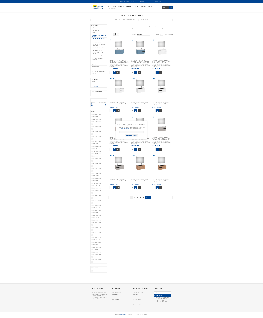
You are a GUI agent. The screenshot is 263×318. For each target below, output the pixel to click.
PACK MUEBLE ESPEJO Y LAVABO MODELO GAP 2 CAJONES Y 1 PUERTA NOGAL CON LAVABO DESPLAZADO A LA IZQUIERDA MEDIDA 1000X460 (161, 177)
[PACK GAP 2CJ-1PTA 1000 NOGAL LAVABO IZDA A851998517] (162, 164)
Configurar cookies (131, 135)
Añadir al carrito (114, 72)
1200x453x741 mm (97, 230)
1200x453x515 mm (97, 148)
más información (125, 128)
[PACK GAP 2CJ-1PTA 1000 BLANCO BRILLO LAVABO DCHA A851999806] (162, 48)
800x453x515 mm (97, 143)
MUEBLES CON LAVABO (99, 38)
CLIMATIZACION (95, 66)
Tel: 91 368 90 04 (95, 300)
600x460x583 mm (97, 163)
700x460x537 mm (97, 124)
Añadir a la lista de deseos (118, 72)
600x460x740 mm (97, 262)
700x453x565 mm (97, 183)
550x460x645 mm (97, 249)
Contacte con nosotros (138, 292)
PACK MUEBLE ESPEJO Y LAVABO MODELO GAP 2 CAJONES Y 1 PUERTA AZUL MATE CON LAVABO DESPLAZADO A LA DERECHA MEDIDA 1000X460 (140, 62)
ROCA (93, 81)
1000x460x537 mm (97, 121)
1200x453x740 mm (97, 185)
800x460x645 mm (97, 178)
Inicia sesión (133, 1)
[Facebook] (155, 301)
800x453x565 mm (97, 180)
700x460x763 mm (97, 222)
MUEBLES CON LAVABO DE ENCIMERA (99, 45)
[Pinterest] (157, 301)
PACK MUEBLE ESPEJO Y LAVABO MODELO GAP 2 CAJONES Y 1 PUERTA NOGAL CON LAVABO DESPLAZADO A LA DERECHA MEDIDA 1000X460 (140, 177)
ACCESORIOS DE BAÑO (97, 56)
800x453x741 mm (97, 232)
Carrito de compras (116, 297)
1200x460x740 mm (97, 252)
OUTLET (94, 73)
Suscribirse (159, 295)
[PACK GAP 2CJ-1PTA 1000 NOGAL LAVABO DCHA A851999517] (140, 164)
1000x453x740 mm (97, 195)
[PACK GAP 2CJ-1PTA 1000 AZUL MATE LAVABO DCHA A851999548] (140, 48)
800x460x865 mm (97, 116)
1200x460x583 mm (97, 156)
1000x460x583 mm (97, 158)
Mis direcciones (115, 294)
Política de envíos (137, 304)
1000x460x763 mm (97, 126)
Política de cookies (137, 299)
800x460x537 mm (97, 129)
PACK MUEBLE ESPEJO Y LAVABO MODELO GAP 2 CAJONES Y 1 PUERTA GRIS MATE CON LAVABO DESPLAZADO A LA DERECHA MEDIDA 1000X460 (161, 139)
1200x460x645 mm (97, 239)
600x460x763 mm (97, 138)
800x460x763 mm (97, 136)
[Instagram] (163, 301)
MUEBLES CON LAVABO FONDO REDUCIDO (98, 41)
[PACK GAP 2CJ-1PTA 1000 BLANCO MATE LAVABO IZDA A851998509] (162, 87)
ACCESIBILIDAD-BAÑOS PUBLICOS (97, 59)
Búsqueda (172, 1)
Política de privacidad (137, 297)
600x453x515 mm (97, 153)
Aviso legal (135, 294)
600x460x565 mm (97, 215)
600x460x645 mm (97, 247)
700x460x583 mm (97, 161)
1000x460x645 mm (97, 242)
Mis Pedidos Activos (116, 292)
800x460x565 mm (97, 205)
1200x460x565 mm (97, 207)
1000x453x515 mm (97, 141)
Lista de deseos (115, 299)
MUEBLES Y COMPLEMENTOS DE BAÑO (99, 36)
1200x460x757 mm (97, 237)
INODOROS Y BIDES (96, 61)
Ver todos (95, 86)
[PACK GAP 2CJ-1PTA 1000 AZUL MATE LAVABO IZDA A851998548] (119, 48)
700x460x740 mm (97, 259)
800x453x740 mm (97, 198)
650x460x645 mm (97, 244)
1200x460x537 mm (97, 220)
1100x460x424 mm (97, 217)
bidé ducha (94, 94)
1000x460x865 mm (97, 114)
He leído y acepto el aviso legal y (163, 298)
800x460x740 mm (97, 257)
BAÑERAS (94, 28)
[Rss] (166, 301)
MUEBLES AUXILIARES (98, 47)
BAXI (93, 83)
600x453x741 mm (97, 234)
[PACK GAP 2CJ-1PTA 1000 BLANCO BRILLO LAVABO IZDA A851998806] (119, 87)
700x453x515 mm (97, 151)
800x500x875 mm (97, 173)
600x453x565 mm (97, 193)
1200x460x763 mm (97, 134)
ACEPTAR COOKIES (125, 132)
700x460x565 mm (97, 212)
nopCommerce (123, 314)
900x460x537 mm (97, 225)
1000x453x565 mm (97, 190)
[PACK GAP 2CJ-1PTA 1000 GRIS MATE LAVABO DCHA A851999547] (162, 125)
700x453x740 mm (97, 200)
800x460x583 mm (97, 146)
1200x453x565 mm (97, 188)
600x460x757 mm (97, 175)
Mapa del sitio (136, 306)
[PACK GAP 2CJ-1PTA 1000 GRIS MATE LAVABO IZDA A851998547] (119, 164)
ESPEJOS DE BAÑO (97, 50)
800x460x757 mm (97, 168)
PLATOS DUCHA (95, 30)
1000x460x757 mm (97, 166)
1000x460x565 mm (97, 210)
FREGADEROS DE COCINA (98, 69)
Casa (116, 19)
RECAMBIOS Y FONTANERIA (98, 71)
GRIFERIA (94, 32)
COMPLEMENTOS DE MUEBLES (98, 53)
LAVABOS (94, 64)
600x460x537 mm (97, 131)
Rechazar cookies (137, 132)
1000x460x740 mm (97, 254)
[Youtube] (160, 301)
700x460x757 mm (97, 170)
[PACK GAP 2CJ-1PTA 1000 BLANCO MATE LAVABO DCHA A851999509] (140, 87)
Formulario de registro (124, 1)
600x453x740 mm (97, 202)
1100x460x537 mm (97, 227)
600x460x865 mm (97, 119)
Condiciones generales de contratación (141, 302)
